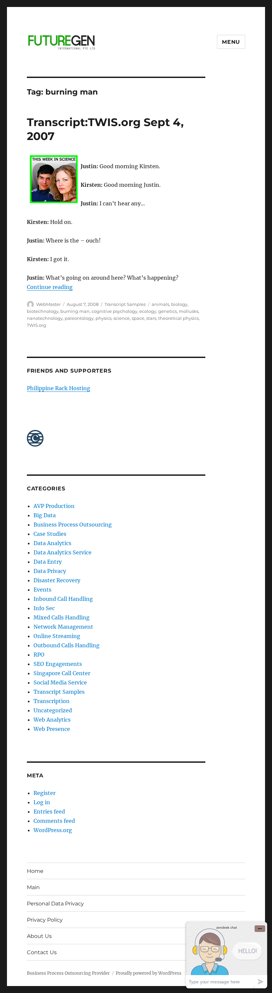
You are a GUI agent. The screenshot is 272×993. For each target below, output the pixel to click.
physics (103, 318)
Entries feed (49, 811)
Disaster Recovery (57, 580)
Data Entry (48, 561)
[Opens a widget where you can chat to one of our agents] (226, 955)
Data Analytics (52, 543)
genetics (167, 311)
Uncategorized (53, 710)
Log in (42, 802)
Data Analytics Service (63, 552)
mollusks (188, 311)
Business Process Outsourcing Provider (68, 973)
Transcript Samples (125, 304)
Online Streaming (57, 636)
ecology (147, 311)
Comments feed (54, 820)
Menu (231, 42)
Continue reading (50, 287)
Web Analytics (52, 719)
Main (33, 887)
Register (44, 793)
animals (160, 304)
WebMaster (48, 304)
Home (35, 871)
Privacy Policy (45, 920)
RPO (39, 654)
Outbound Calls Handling (67, 645)
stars (151, 318)
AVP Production (54, 506)
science (121, 318)
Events (42, 589)
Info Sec (44, 608)
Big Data (45, 515)
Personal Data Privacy (55, 903)
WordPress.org (53, 830)
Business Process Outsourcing (73, 524)
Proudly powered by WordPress (148, 973)
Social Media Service (60, 682)
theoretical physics (178, 318)
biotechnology (42, 311)
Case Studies (50, 534)
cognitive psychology (114, 311)
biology (179, 304)
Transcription (52, 701)
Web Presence (52, 729)
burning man (75, 311)
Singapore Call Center (62, 673)
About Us (39, 936)
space (138, 318)
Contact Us (42, 952)
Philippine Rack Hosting (58, 388)
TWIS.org (36, 325)
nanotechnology (45, 318)
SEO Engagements (58, 664)
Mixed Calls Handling (62, 617)
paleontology (79, 318)
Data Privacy (50, 571)
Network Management (63, 626)
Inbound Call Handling (63, 599)
